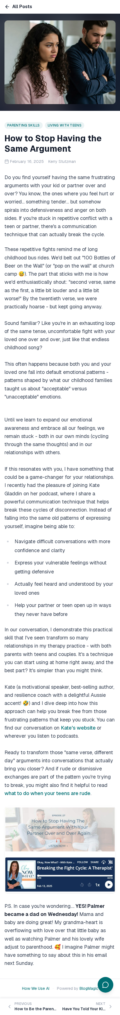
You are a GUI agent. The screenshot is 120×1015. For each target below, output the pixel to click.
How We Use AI (35, 988)
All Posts (22, 7)
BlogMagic (89, 988)
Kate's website (79, 728)
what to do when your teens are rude (47, 793)
